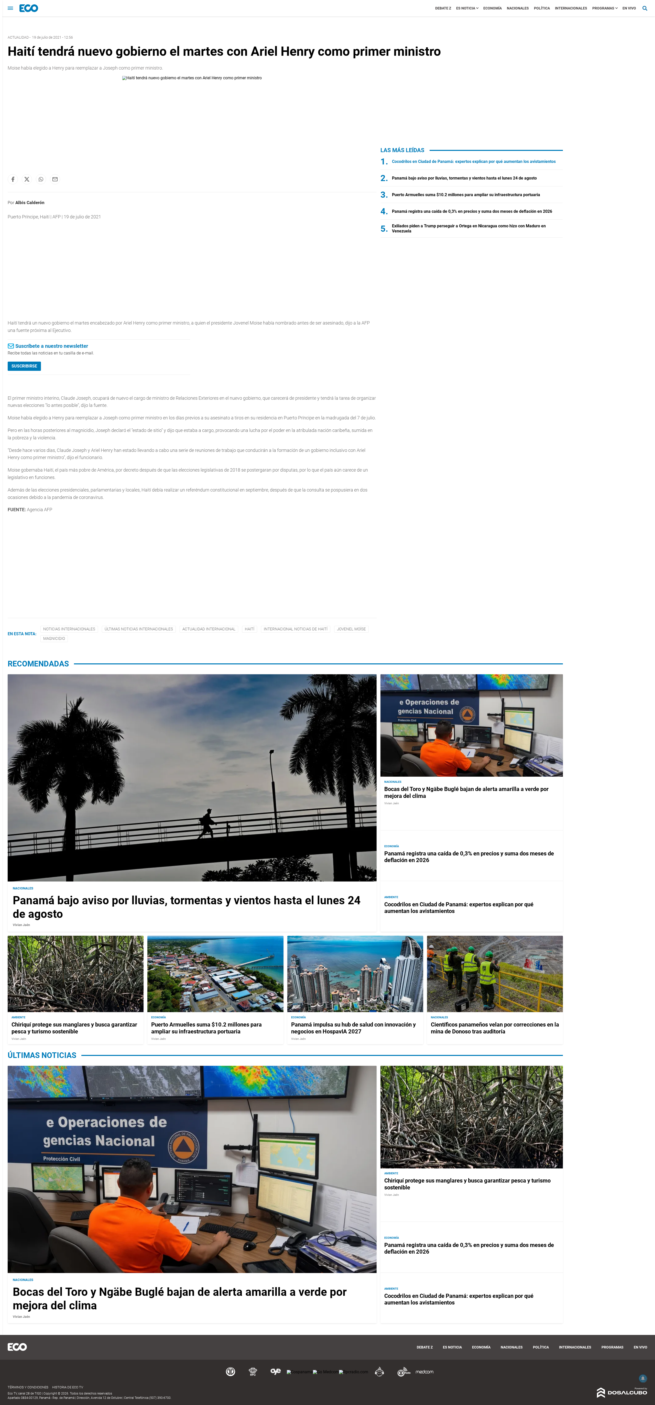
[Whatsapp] (40, 179)
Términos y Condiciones (28, 1387)
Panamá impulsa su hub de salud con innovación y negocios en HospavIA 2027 (353, 1027)
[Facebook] (12, 179)
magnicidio (54, 638)
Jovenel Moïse (351, 629)
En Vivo (629, 8)
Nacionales (518, 8)
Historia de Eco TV (67, 1387)
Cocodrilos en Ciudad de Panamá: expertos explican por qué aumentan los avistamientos (474, 161)
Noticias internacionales (69, 629)
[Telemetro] (230, 1375)
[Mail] (55, 179)
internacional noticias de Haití (296, 629)
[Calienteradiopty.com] (379, 1375)
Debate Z (443, 8)
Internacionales (571, 8)
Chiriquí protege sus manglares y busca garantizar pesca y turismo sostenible (74, 1027)
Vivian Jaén (21, 925)
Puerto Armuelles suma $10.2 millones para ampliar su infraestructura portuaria (466, 194)
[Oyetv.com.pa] (275, 1375)
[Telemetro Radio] (402, 1375)
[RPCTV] (253, 1375)
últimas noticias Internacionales (139, 629)
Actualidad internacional (208, 629)
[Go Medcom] (326, 1371)
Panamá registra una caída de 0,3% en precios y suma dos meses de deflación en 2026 (472, 211)
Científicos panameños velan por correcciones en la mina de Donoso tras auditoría (495, 1027)
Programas (603, 8)
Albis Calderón (30, 202)
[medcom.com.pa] (424, 1375)
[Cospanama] (300, 1371)
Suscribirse (24, 366)
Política (542, 8)
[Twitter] (26, 179)
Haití (249, 629)
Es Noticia (465, 8)
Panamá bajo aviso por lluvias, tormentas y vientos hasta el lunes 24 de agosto (464, 178)
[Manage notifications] (643, 1378)
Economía (492, 8)
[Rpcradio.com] (353, 1371)
